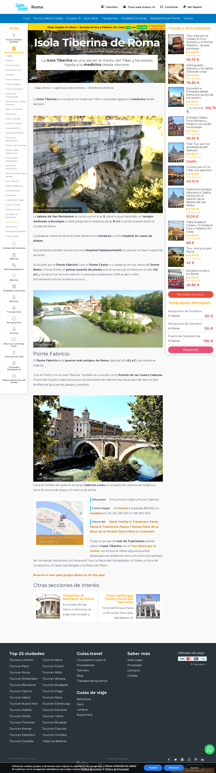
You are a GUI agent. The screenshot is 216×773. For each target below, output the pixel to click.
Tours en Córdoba (54, 735)
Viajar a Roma (42, 88)
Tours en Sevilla (20, 716)
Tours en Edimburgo (56, 703)
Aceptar (153, 767)
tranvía (123, 508)
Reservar (190, 350)
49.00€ (142, 27)
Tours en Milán (52, 672)
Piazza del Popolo (14, 89)
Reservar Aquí (158, 27)
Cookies (132, 675)
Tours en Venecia (53, 678)
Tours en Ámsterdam (23, 678)
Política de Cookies (91, 769)
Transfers (111, 7)
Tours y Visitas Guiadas (48, 18)
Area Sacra (11, 114)
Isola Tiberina (12, 222)
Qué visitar (91, 18)
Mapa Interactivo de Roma (13, 381)
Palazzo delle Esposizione (12, 151)
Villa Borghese (12, 190)
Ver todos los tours (190, 294)
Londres (82, 709)
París (80, 704)
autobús (96, 513)
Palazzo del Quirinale (16, 145)
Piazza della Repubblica (11, 159)
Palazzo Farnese (14, 123)
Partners (83, 670)
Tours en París (19, 666)
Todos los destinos (54, 741)
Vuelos (188, 18)
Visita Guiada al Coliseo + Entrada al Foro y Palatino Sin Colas (91, 27)
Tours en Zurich (53, 666)
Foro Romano (12, 65)
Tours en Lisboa (19, 697)
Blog (80, 675)
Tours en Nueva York (23, 703)
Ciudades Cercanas (134, 18)
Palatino (10, 60)
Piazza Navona (13, 79)
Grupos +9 (73, 18)
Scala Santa (11, 226)
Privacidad (134, 665)
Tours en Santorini (54, 710)
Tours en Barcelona (22, 685)
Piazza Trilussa (13, 204)
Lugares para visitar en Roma (69, 88)
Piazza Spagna (13, 84)
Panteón (10, 74)
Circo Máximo (12, 181)
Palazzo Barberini (14, 186)
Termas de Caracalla (15, 231)
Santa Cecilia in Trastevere (128, 521)
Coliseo (9, 56)
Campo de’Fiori (13, 128)
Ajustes (194, 767)
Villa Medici (11, 195)
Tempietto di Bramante (12, 215)
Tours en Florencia (21, 722)
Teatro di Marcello (14, 109)
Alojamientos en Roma (165, 18)
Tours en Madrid (20, 710)
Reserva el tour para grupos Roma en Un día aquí (69, 575)
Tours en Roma (19, 672)
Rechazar (174, 767)
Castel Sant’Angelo (15, 200)
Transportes (110, 18)
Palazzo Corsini (13, 209)
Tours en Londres (21, 660)
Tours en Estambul (22, 735)
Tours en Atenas (20, 728)
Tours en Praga (52, 691)
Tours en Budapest (55, 685)
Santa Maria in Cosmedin (136, 531)
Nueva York (84, 714)
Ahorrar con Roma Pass (14, 345)
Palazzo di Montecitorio (12, 139)
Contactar (171, 7)
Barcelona (84, 699)
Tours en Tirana (52, 716)
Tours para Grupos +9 (141, 7)
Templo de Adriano (15, 133)
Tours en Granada (21, 741)
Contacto (133, 670)
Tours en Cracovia (54, 728)
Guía (26, 18)
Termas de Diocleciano (11, 167)
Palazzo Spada (13, 118)
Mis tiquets (194, 7)
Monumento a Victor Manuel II (16, 103)
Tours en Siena (52, 697)
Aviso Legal (134, 660)
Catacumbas (12, 236)
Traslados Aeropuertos (92, 681)
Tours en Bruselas (54, 722)
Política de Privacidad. (117, 769)
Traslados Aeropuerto (14, 368)
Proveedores (85, 665)
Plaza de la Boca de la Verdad (16, 175)
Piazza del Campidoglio (12, 95)
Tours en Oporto (20, 691)
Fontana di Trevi (13, 70)
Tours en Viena (52, 660)
